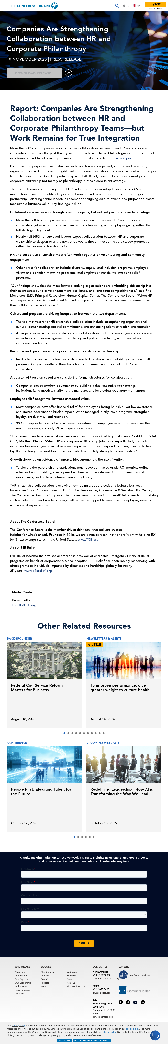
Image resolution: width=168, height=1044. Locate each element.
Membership (47, 971)
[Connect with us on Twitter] (128, 1001)
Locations (19, 993)
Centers (45, 975)
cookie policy (132, 1028)
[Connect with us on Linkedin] (143, 1001)
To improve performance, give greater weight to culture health (120, 687)
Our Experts (21, 979)
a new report (123, 158)
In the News (21, 986)
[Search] (117, 5)
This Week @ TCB (76, 986)
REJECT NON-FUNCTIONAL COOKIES (91, 1040)
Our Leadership (23, 982)
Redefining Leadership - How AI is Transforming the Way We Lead (122, 791)
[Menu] (6, 6)
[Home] (34, 5)
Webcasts (72, 971)
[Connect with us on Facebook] (121, 1001)
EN (138, 5)
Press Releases (22, 989)
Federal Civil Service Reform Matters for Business (37, 687)
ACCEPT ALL (64, 1040)
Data (69, 979)
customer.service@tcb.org (106, 978)
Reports (45, 982)
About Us (20, 971)
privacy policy (109, 1032)
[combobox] (137, 6)
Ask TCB (71, 982)
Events (44, 986)
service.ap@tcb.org (103, 1016)
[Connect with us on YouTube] (135, 1001)
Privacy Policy (18, 1025)
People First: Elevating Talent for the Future (41, 791)
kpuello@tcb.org (24, 605)
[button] (64, 733)
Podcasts (71, 975)
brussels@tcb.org (102, 992)
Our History (21, 975)
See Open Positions (140, 974)
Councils (45, 979)
